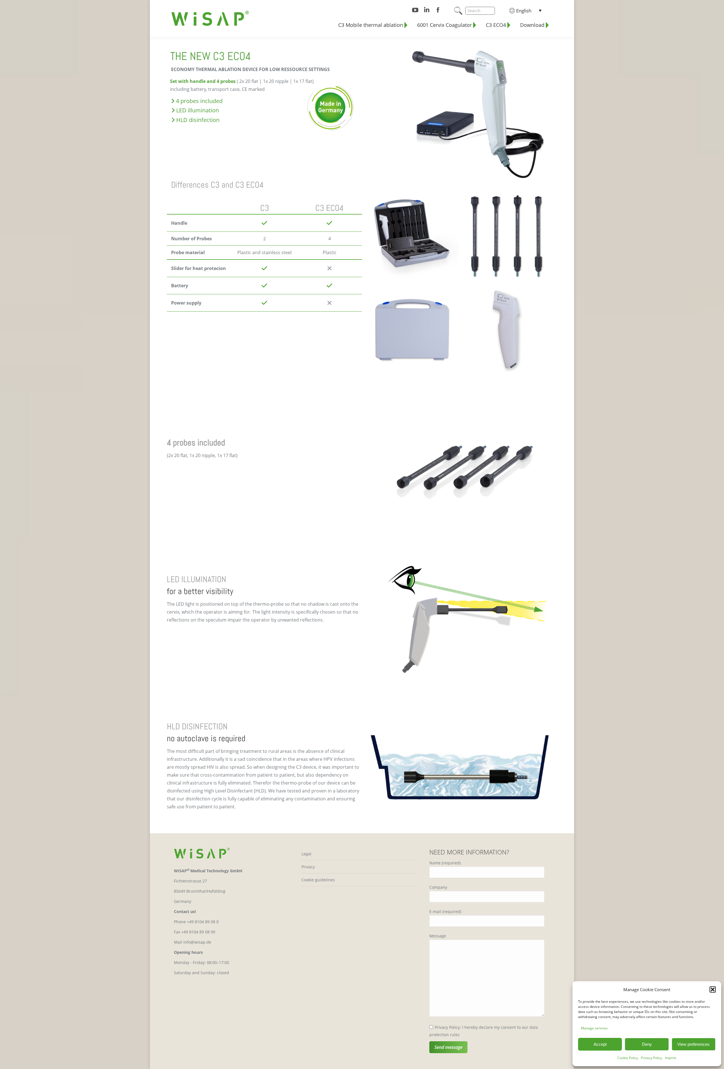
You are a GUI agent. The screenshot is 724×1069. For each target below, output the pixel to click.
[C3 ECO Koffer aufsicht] (412, 331)
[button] (713, 989)
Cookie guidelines (318, 879)
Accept (600, 1044)
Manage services (594, 1028)
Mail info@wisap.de (192, 942)
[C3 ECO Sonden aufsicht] (507, 236)
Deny (647, 1044)
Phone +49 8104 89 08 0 (196, 921)
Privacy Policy (651, 1057)
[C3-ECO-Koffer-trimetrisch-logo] (412, 236)
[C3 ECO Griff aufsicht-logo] (507, 331)
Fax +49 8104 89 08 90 (194, 932)
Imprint (670, 1057)
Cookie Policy (627, 1057)
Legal (306, 853)
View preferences (693, 1044)
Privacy (308, 866)
